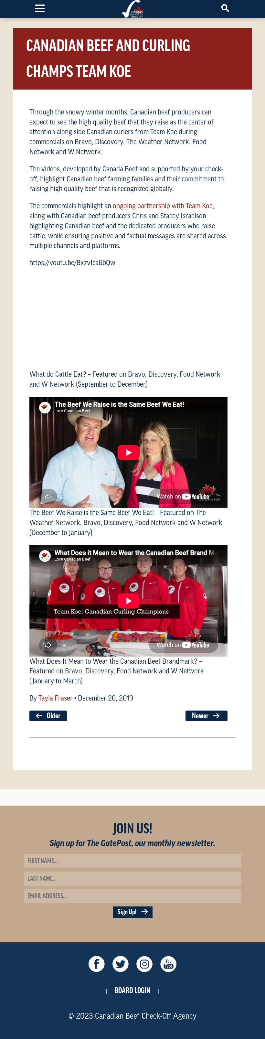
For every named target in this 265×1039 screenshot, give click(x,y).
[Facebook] (96, 965)
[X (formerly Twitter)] (120, 965)
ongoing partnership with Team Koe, (163, 205)
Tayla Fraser (55, 698)
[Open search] (225, 8)
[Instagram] (144, 965)
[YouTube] (168, 965)
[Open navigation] (40, 8)
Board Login (132, 990)
